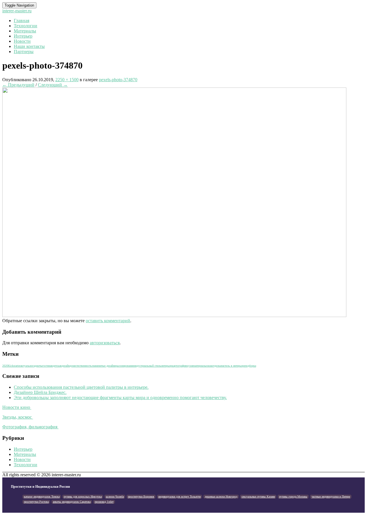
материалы (200, 365)
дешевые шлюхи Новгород (221, 496)
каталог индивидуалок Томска (42, 496)
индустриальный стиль (147, 365)
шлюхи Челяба (115, 496)
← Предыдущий (18, 84)
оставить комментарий (108, 320)
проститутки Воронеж (141, 496)
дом (72, 365)
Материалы (25, 30)
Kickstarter (14, 365)
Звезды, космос (17, 417)
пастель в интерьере (233, 365)
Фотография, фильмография (30, 426)
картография (179, 365)
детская (57, 365)
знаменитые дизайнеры (105, 365)
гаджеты (37, 365)
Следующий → (53, 84)
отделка (216, 365)
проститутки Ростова (36, 501)
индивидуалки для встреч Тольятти (179, 496)
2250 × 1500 (67, 79)
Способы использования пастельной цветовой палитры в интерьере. (81, 387)
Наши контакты (29, 46)
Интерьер (23, 36)
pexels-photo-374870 (118, 79)
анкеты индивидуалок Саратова (72, 501)
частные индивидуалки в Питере (330, 496)
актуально (26, 365)
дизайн (66, 365)
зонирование (126, 365)
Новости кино (16, 407)
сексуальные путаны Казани (258, 496)
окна (209, 365)
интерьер (166, 365)
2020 (5, 365)
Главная (21, 20)
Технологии (25, 25)
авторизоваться (105, 342)
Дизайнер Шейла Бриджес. (40, 392)
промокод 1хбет (104, 501)
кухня (190, 365)
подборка (250, 365)
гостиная (47, 365)
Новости (22, 41)
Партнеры (24, 51)
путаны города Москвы (293, 496)
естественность (83, 365)
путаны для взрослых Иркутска (83, 496)
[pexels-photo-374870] (174, 315)
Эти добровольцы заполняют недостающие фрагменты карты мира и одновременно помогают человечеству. (120, 397)
